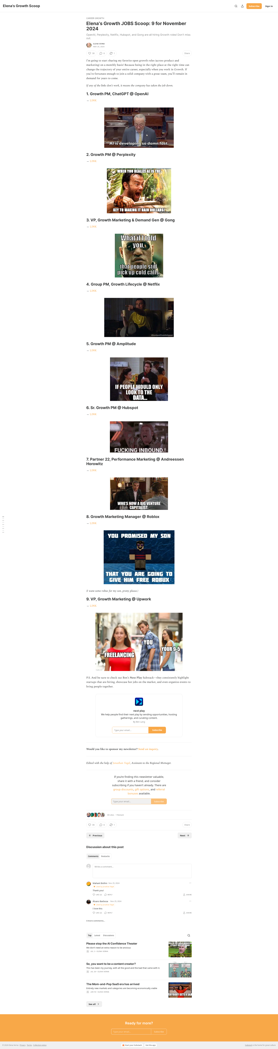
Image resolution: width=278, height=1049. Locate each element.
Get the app (151, 1045)
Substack (248, 1045)
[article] (139, 949)
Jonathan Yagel (121, 763)
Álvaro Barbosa (100, 901)
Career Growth (95, 18)
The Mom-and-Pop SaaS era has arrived (112, 984)
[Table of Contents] (3, 524)
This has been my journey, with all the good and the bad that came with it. (123, 967)
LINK (93, 100)
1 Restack (120, 815)
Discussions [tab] (108, 935)
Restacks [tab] (105, 856)
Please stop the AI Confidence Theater (111, 943)
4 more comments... (95, 920)
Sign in (269, 6)
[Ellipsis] (190, 883)
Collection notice (39, 1045)
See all (92, 1004)
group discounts (123, 789)
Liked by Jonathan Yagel (105, 886)
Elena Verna (99, 44)
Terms (29, 1045)
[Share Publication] (242, 6)
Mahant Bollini (100, 883)
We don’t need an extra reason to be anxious (108, 947)
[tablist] (98, 856)
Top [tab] (89, 935)
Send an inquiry (148, 749)
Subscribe (254, 6)
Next (182, 835)
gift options (142, 789)
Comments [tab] (93, 856)
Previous (97, 835)
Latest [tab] (97, 935)
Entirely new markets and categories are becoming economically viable (121, 988)
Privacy (22, 1045)
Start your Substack (133, 1045)
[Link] (82, 94)
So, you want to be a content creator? (111, 964)
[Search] (236, 6)
